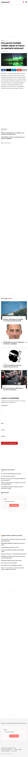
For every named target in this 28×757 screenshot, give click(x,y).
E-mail (3, 430)
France (6, 40)
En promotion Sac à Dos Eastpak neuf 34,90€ (11, 565)
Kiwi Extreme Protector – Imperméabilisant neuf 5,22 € (13, 554)
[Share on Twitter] (8, 70)
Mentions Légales (18, 749)
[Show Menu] (23, 2)
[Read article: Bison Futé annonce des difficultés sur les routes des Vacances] (14, 379)
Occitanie (5, 317)
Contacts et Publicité (5, 750)
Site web (3, 436)
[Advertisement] (14, 20)
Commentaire (5, 405)
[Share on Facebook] (3, 70)
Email (5, 499)
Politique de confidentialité (6, 749)
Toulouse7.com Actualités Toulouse (8, 747)
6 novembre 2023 (4, 51)
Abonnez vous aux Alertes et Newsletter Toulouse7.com (13, 723)
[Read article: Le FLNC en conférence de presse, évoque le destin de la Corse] (14, 356)
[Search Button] (26, 2)
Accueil (2, 40)
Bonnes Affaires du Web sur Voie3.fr (12, 535)
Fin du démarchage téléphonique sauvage (11, 473)
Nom (2, 423)
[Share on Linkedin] (14, 70)
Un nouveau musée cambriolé (8, 476)
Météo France (7, 142)
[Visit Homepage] (5, 2)
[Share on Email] (19, 70)
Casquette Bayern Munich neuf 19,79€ (10, 547)
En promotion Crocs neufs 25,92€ (9, 563)
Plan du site (14, 750)
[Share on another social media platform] (24, 70)
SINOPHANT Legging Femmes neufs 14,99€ (11, 560)
